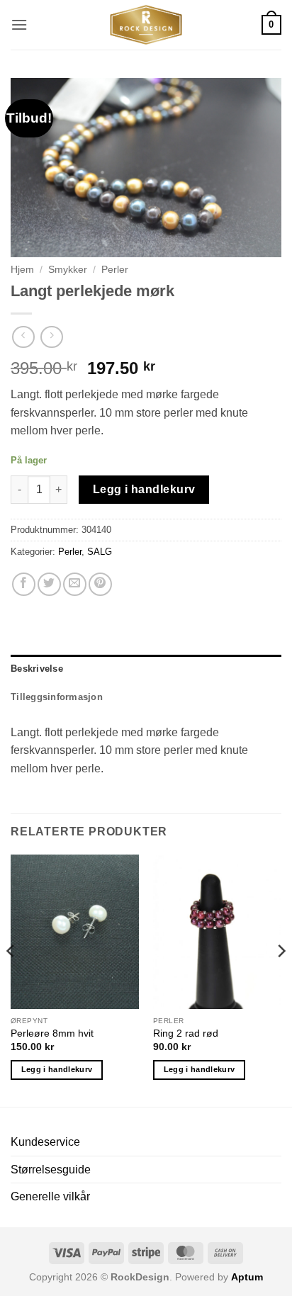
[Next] (280, 979)
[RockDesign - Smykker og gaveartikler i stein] (146, 25)
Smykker (67, 269)
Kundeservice (45, 1142)
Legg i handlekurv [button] (57, 1069)
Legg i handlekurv (144, 489)
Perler (114, 269)
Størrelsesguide (51, 1169)
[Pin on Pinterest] (100, 584)
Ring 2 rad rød (185, 1033)
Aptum (247, 1277)
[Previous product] (51, 337)
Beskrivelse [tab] (37, 668)
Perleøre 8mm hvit (52, 1033)
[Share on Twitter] (49, 584)
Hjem (22, 269)
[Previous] (11, 979)
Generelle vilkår (50, 1196)
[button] (19, 24)
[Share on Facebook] (23, 584)
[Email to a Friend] (74, 584)
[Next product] (23, 337)
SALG (99, 551)
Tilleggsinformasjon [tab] (57, 697)
